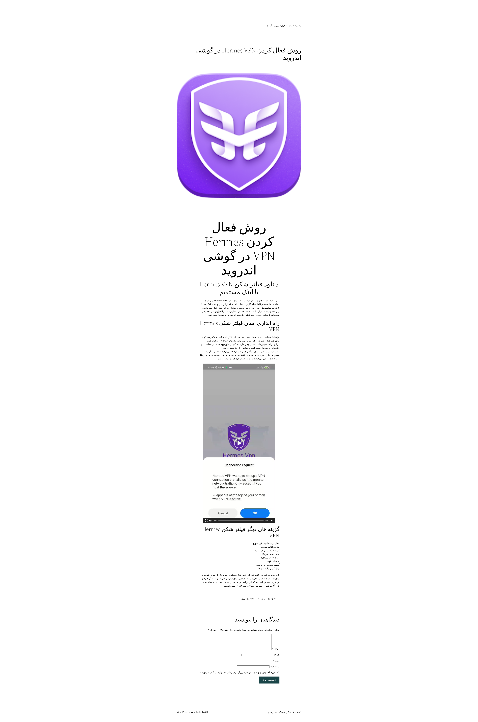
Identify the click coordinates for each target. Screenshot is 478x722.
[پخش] (271, 520)
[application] (239, 443)
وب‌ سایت (274, 666)
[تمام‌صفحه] (206, 520)
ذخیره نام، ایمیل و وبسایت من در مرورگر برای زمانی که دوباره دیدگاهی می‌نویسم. (237, 672)
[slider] (241, 520)
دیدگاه (275, 649)
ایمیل (276, 660)
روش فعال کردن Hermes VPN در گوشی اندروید (239, 249)
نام (277, 654)
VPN (252, 599)
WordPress (182, 712)
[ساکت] (210, 520)
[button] (239, 443)
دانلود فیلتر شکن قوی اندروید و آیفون (284, 25)
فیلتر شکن (244, 599)
